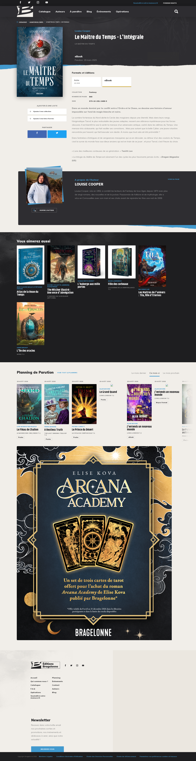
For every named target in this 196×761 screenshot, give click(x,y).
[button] (189, 413)
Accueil (34, 678)
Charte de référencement (126, 756)
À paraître (76, 11)
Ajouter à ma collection (42, 111)
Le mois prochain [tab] (171, 373)
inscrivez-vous (47, 749)
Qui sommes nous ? (39, 681)
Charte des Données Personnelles (99, 756)
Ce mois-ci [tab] (155, 373)
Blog (89, 11)
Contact (55, 685)
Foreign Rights (170, 3)
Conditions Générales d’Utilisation (69, 756)
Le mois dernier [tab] (139, 373)
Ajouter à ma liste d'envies (43, 119)
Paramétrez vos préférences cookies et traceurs (158, 756)
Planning (56, 678)
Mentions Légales (46, 756)
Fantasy (93, 92)
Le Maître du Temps (36, 22)
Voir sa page (173, 179)
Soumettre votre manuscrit (145, 3)
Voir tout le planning (67, 373)
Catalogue (45, 11)
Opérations (122, 11)
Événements (104, 11)
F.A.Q (33, 689)
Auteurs (60, 11)
